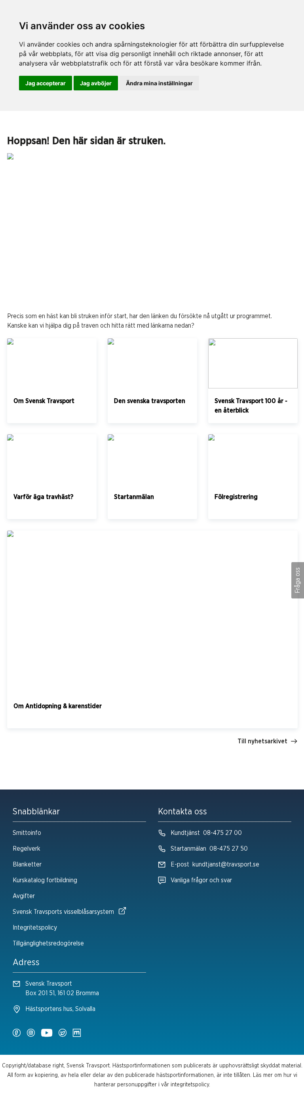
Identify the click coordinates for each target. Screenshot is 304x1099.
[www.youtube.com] (46, 1033)
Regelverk (26, 849)
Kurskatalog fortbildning (45, 880)
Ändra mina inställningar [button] (159, 83)
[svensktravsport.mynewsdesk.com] (77, 1033)
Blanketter (27, 864)
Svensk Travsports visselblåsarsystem (63, 912)
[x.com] (62, 1033)
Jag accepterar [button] (45, 83)
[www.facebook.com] (17, 1033)
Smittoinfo (27, 833)
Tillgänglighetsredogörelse (48, 943)
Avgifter (24, 896)
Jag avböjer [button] (96, 83)
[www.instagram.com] (31, 1033)
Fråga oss (297, 580)
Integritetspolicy (35, 928)
